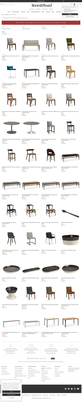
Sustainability (44, 9)
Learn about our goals (71, 353)
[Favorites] (77, 5)
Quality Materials (31, 374)
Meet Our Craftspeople (59, 372)
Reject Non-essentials (11, 394)
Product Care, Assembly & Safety (47, 369)
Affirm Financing (45, 371)
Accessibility (64, 395)
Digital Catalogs (45, 373)
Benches (43, 27)
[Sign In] (74, 4)
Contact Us (4, 370)
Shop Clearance (71, 370)
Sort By (3, 32)
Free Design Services (6, 374)
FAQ (16, 377)
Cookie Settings (11, 397)
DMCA (58, 395)
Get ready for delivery (31, 352)
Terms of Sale (52, 395)
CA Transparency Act (46, 378)
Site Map (43, 380)
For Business (38, 9)
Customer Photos (31, 375)
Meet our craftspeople (51, 353)
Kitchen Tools (44, 28)
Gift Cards (51, 9)
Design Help (31, 9)
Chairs (23, 27)
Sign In (70, 14)
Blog (29, 377)
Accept (11, 391)
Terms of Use (45, 395)
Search (2, 4)
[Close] (77, 7)
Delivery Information (19, 374)
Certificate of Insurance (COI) (20, 375)
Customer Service (18, 372)
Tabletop (63, 27)
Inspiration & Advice (32, 370)
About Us (56, 368)
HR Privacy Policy (26, 395)
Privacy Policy (15, 388)
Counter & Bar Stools (26, 28)
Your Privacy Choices (37, 395)
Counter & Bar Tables (6, 28)
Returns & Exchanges (19, 368)
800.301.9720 (4, 368)
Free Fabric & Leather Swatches (34, 372)
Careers (56, 370)
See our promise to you (10, 353)
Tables (3, 27)
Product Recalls (45, 376)
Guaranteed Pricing (18, 370)
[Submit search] (13, 4)
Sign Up (52, 358)
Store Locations (5, 372)
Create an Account (70, 16)
